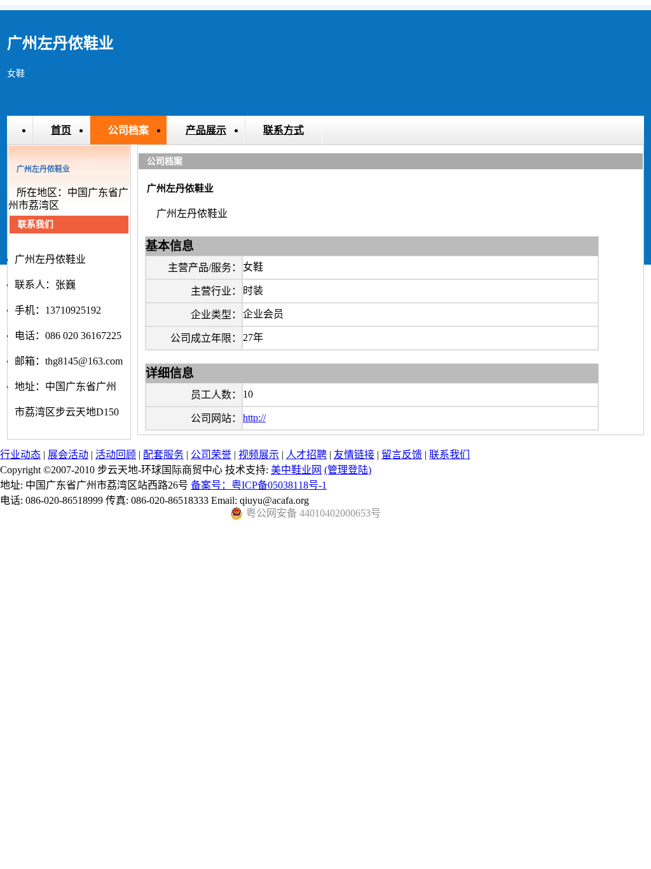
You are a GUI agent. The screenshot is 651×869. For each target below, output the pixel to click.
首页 (61, 130)
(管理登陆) (347, 469)
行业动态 (20, 454)
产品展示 (206, 130)
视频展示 (258, 454)
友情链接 (354, 454)
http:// (254, 417)
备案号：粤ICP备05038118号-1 (259, 485)
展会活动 (68, 454)
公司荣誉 (211, 454)
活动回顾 (115, 454)
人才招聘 (306, 454)
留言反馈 (401, 454)
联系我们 (449, 454)
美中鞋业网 (296, 469)
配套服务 (163, 454)
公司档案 (128, 130)
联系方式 (283, 130)
